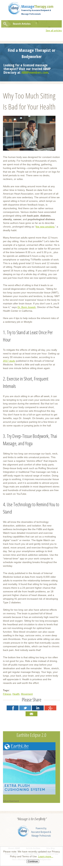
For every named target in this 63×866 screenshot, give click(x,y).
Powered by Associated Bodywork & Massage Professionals (41, 831)
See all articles (54, 30)
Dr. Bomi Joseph (27, 307)
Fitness (7, 694)
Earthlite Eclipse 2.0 (31, 735)
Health (16, 694)
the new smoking (45, 226)
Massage (37, 6)
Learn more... (45, 856)
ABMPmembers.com (34, 72)
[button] (13, 707)
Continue (33, 861)
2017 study (9, 360)
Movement (27, 694)
